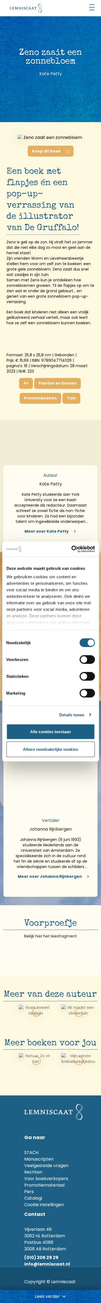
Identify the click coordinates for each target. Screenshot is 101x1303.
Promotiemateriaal (44, 1185)
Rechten (33, 1172)
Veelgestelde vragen (46, 1165)
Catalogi (33, 1198)
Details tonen (71, 715)
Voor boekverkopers (46, 1178)
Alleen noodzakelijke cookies (50, 749)
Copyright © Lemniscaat (50, 1282)
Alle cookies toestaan (50, 731)
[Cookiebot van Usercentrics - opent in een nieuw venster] (72, 549)
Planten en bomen (57, 383)
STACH (31, 1152)
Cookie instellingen (44, 1205)
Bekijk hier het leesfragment (50, 936)
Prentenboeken (40, 398)
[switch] (87, 659)
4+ (26, 383)
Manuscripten (39, 1159)
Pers (29, 1191)
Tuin (71, 398)
